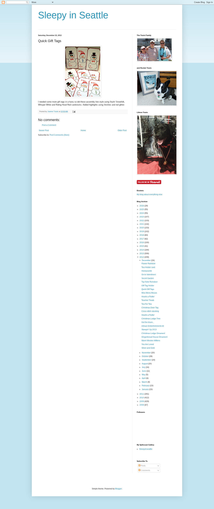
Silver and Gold (148, 348)
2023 (142, 217)
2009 (142, 401)
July (144, 367)
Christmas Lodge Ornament (153, 333)
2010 (142, 397)
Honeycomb (146, 271)
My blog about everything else (149, 194)
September (147, 360)
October (145, 356)
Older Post (122, 130)
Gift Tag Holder (147, 286)
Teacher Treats (147, 300)
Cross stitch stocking (150, 311)
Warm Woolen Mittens (150, 340)
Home (83, 130)
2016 (142, 242)
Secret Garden (147, 278)
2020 (142, 228)
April (144, 378)
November (146, 353)
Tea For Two (146, 304)
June (144, 371)
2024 (142, 213)
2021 (142, 224)
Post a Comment (49, 125)
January (145, 389)
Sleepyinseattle (145, 449)
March (145, 382)
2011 (142, 394)
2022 (142, 220)
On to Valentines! (148, 274)
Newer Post (44, 130)
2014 (142, 250)
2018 (142, 235)
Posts (143, 466)
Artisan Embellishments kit (152, 326)
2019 (142, 231)
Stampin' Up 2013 (149, 330)
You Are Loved (147, 344)
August (145, 364)
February (146, 386)
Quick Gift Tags (147, 289)
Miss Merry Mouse (149, 293)
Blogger (118, 489)
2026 (142, 206)
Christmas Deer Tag (149, 308)
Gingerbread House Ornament (154, 337)
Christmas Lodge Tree (150, 319)
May (144, 375)
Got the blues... (147, 322)
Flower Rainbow (148, 263)
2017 (142, 239)
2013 (142, 253)
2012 (142, 257)
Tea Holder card (148, 267)
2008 (142, 405)
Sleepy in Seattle (73, 15)
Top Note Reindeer (149, 282)
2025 (142, 209)
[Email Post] (74, 111)
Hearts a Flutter (147, 297)
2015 (142, 246)
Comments (145, 470)
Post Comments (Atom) (59, 135)
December (146, 260)
